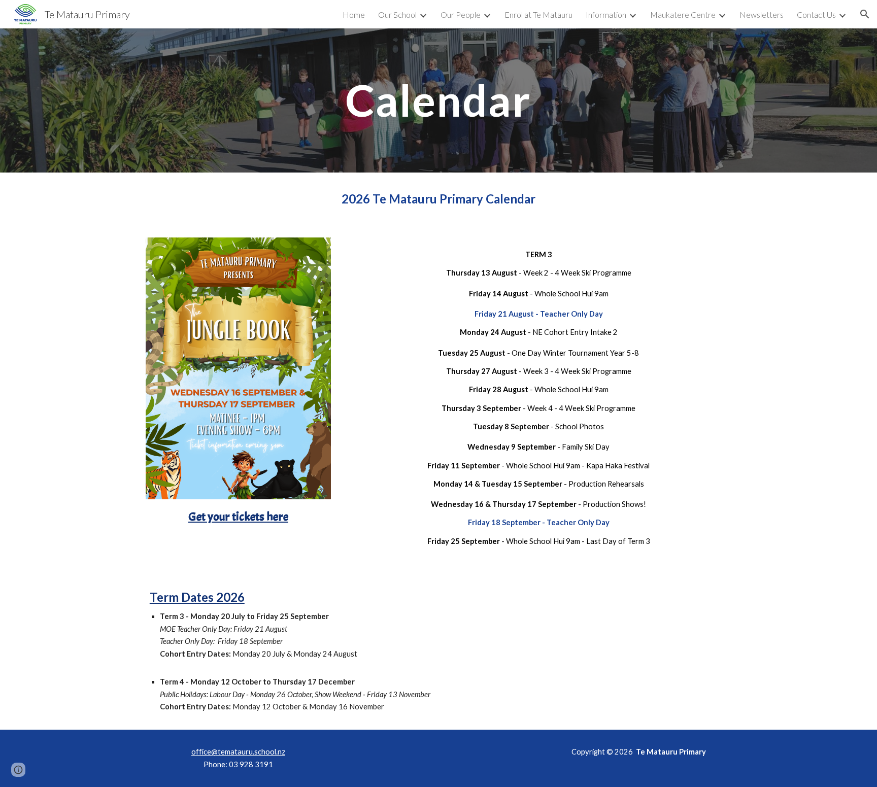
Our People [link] (461, 14)
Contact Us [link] (816, 14)
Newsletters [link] (761, 14)
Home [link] (354, 14)
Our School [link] (397, 14)
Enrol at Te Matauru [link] (538, 14)
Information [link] (606, 14)
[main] (438, 100)
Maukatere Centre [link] (683, 14)
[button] (865, 14)
